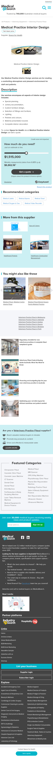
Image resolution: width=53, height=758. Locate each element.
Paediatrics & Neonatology (36, 711)
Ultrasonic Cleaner (35, 499)
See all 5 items (34, 226)
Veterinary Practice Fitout (37, 22)
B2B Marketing (6, 644)
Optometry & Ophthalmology (37, 704)
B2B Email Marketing (8, 647)
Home (3, 633)
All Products (6, 22)
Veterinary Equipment (19, 22)
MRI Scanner (33, 472)
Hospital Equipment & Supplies (11, 734)
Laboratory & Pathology (9, 741)
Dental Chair (9, 483)
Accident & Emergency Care (10, 687)
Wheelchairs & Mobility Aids (36, 739)
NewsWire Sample (7, 651)
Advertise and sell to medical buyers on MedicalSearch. (23, 589)
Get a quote (27, 753)
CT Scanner (8, 479)
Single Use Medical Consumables (38, 725)
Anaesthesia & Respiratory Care (12, 694)
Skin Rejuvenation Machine (38, 496)
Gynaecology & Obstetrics (10, 727)
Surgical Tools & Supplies (35, 728)
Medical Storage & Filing (35, 697)
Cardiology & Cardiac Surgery (11, 701)
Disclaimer (8, 182)
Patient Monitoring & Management (39, 715)
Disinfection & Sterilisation (10, 720)
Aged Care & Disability (9, 690)
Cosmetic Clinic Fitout (12, 473)
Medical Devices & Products (36, 690)
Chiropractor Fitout (11, 470)
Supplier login (26, 672)
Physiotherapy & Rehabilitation (37, 718)
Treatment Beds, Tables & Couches (39, 732)
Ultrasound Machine (35, 502)
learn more (11, 448)
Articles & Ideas (6, 637)
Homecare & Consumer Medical (12, 731)
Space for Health (15, 35)
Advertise (48, 2)
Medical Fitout (33, 469)
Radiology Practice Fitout (37, 487)
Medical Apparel (33, 687)
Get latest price (8, 31)
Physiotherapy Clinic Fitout (38, 479)
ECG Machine (9, 489)
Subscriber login (26, 677)
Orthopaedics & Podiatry (35, 708)
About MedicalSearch (8, 640)
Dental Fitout (9, 486)
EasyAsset (26, 583)
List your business (26, 666)
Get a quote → (26, 171)
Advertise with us (7, 654)
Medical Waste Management (37, 701)
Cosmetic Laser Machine (13, 476)
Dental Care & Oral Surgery (10, 711)
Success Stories (6, 658)
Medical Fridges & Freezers (36, 694)
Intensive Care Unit (7, 738)
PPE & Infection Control (35, 721)
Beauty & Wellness (7, 697)
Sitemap (4, 661)
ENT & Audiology (7, 724)
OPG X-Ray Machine (35, 475)
